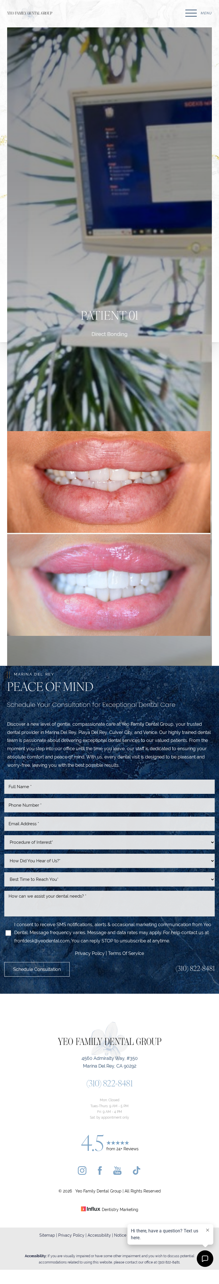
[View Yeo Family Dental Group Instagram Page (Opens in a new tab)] (82, 1173)
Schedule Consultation (37, 969)
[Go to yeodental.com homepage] (58, 13)
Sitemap (47, 1235)
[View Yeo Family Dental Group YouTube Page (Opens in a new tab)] (117, 1173)
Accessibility (99, 1235)
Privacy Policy (90, 953)
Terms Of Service (126, 953)
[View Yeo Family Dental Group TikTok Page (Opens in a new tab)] (137, 1173)
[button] (191, 13)
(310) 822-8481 (195, 969)
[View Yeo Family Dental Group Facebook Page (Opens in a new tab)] (100, 1173)
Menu (206, 13)
